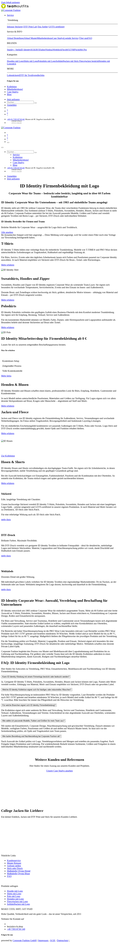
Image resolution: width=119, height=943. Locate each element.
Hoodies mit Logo (15, 61)
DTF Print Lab (30, 26)
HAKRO (35, 49)
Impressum (43, 940)
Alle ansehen (7, 232)
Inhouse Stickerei (15, 26)
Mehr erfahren (7, 265)
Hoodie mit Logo (15, 891)
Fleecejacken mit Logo (17, 901)
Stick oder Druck (15, 868)
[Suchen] (35, 152)
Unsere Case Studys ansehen (59, 771)
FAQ (90, 38)
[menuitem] (10, 15)
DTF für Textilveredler (29, 75)
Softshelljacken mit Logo (18, 904)
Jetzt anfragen (13, 99)
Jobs (42, 75)
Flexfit (64, 49)
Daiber (42, 49)
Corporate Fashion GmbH (25, 940)
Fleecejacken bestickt (89, 61)
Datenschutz (62, 940)
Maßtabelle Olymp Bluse (18, 873)
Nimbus (49, 49)
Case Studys (58, 38)
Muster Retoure (14, 863)
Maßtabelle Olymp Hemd (18, 871)
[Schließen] (2, 147)
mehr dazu (6, 519)
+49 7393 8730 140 (16, 929)
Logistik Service (71, 38)
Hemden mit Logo (15, 899)
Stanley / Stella (14, 49)
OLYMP (71, 49)
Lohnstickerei (13, 75)
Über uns (83, 38)
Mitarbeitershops (44, 38)
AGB (53, 940)
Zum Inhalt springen (10, 2)
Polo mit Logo (13, 896)
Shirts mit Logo (31, 61)
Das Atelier (43, 26)
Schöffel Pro (81, 49)
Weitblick (57, 49)
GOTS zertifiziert (56, 26)
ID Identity (26, 49)
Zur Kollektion (8, 456)
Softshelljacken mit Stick (67, 61)
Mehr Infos (6, 376)
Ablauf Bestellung (15, 38)
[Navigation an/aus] (8, 142)
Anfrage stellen (14, 865)
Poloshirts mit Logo (47, 61)
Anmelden (12, 105)
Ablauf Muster (30, 38)
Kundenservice (14, 860)
